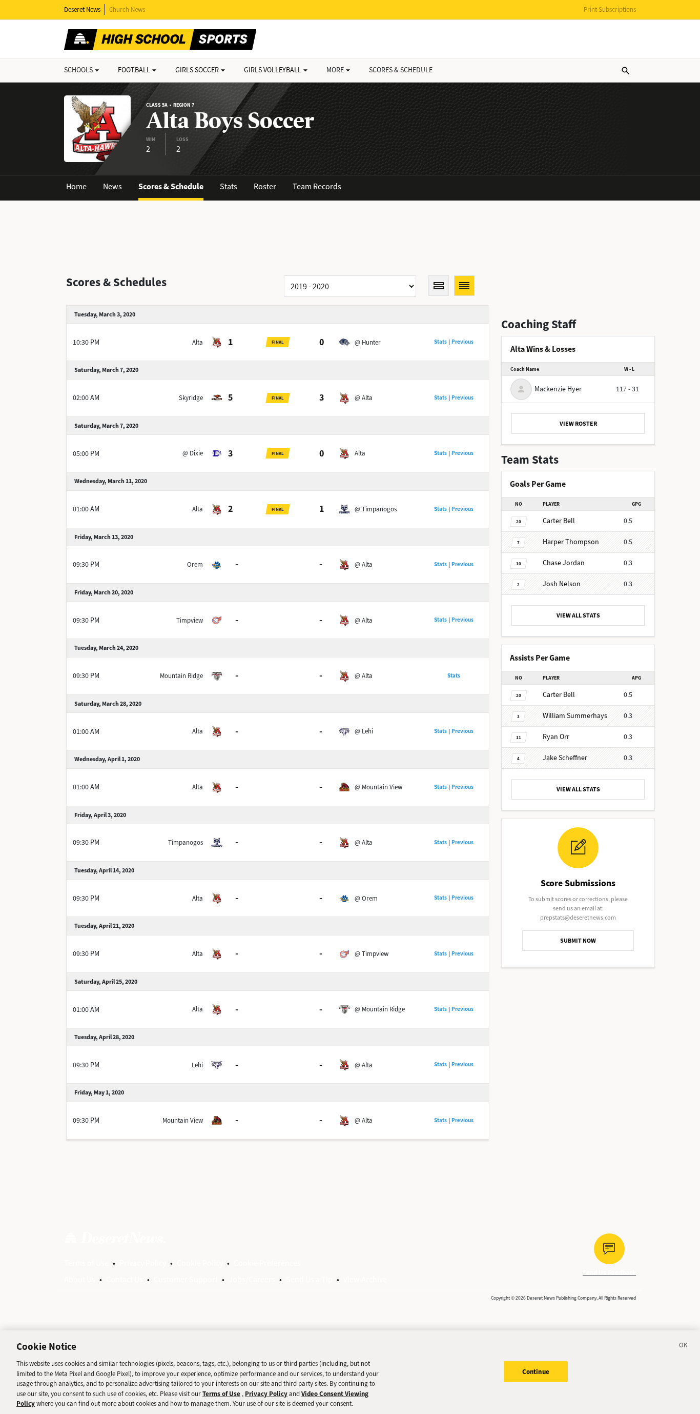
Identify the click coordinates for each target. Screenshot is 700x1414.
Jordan (564, 563)
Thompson (571, 542)
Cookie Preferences (267, 1263)
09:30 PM (86, 564)
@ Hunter (368, 342)
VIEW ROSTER (578, 424)
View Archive (365, 1279)
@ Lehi (364, 731)
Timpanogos (185, 842)
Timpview (189, 620)
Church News (127, 9)
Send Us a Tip (309, 1279)
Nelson (562, 584)
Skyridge (191, 397)
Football (134, 70)
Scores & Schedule (170, 186)
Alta (197, 342)
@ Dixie (192, 453)
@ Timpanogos (376, 509)
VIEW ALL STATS (578, 615)
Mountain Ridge (181, 675)
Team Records (317, 186)
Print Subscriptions (610, 9)
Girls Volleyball (272, 70)
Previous (462, 342)
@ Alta (364, 397)
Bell (559, 521)
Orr (556, 737)
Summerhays (575, 716)
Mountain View (182, 1120)
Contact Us (124, 1279)
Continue (535, 1371)
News (112, 186)
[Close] (683, 1347)
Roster (265, 186)
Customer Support (186, 1279)
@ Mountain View (378, 787)
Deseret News (82, 9)
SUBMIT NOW (578, 941)
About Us (79, 1279)
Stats (228, 186)
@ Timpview (371, 953)
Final (278, 342)
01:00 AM (86, 509)
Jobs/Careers (252, 1279)
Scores (401, 70)
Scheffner (565, 758)
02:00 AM (86, 398)
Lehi (197, 1065)
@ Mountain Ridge (380, 1009)
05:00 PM (86, 454)
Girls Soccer (197, 70)
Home (76, 186)
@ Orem (366, 898)
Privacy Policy (142, 1263)
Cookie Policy (200, 1263)
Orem (195, 564)
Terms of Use (86, 1263)
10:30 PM (86, 342)
